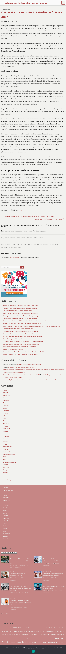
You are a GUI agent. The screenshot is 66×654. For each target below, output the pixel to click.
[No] (64, 649)
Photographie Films (9, 454)
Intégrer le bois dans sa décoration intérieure (21, 367)
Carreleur (6, 405)
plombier (29, 638)
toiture (34, 642)
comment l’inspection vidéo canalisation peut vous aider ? (24, 238)
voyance (44, 642)
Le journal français (7, 480)
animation (17, 628)
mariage (27, 634)
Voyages (5, 472)
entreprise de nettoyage (51, 631)
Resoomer (34, 638)
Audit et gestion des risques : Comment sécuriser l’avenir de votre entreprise (20, 588)
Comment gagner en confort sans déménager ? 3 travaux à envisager (23, 341)
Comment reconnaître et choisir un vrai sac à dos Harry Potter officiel (23, 352)
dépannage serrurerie (35, 631)
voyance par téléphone (53, 642)
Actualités (6, 392)
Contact (5, 487)
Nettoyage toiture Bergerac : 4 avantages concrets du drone (20, 331)
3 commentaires (60, 21)
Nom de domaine (8, 446)
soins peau (13, 642)
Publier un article (8, 490)
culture (20, 631)
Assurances (6, 395)
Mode (5, 444)
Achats (5, 390)
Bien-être (6, 400)
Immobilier (6, 428)
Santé (4, 459)
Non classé (6, 449)
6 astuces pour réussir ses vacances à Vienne (47, 380)
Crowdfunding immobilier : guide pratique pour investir (19, 339)
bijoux (36, 627)
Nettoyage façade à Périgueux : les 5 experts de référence (20, 318)
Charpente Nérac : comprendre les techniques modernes (19, 334)
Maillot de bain (22, 634)
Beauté (5, 398)
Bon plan (5, 403)
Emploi (5, 418)
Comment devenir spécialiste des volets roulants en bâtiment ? (21, 344)
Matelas (31, 634)
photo (53, 634)
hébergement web (13, 634)
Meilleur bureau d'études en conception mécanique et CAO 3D (21, 375)
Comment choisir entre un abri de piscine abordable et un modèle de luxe (20, 561)
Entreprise (6, 9)
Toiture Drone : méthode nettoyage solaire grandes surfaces (20, 313)
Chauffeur (51, 627)
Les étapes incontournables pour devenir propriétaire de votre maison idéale (20, 603)
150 (6, 613)
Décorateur (6, 416)
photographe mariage (59, 634)
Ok (33, 651)
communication (5, 631)
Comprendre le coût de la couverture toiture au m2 (18, 328)
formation (62, 631)
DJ (26, 631)
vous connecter (14, 257)
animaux (23, 627)
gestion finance (5, 634)
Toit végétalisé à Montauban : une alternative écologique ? (20, 346)
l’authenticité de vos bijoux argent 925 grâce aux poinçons (20, 308)
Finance (5, 426)
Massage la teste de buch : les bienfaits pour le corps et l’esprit (21, 316)
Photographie (7, 452)
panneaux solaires (45, 634)
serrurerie (58, 637)
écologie (62, 642)
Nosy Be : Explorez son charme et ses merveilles (17, 380)
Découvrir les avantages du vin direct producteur (17, 310)
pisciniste (15, 638)
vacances (39, 642)
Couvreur (6, 410)
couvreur (13, 631)
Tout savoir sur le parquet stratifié (13, 349)
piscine (10, 638)
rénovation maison (47, 638)
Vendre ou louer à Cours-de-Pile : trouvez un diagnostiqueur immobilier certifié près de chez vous (31, 326)
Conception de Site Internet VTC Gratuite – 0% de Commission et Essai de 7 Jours (27, 321)
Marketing (6, 439)
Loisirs (5, 434)
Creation (5, 413)
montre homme (37, 634)
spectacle (20, 642)
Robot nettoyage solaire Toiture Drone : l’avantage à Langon (20, 305)
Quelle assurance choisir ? (18, 372)
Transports (6, 470)
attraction (28, 627)
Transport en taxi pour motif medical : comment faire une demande (22, 336)
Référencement (7, 457)
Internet (5, 431)
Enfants (5, 421)
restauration (39, 638)
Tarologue (6, 467)
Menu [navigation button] (63, 2)
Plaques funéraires (22, 638)
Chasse (5, 408)
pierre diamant (5, 638)
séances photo (28, 642)
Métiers (5, 441)
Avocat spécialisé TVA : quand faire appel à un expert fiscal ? (20, 354)
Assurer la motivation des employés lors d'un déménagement (25, 231)
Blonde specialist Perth (43, 627)
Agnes (6, 21)
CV (24, 631)
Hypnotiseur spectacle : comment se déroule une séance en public (22, 323)
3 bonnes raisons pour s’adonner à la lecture (29, 364)
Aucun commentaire (15, 567)
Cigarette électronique (59, 627)
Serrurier (5, 464)
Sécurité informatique (9, 462)
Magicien (6, 436)
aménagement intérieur (7, 627)
